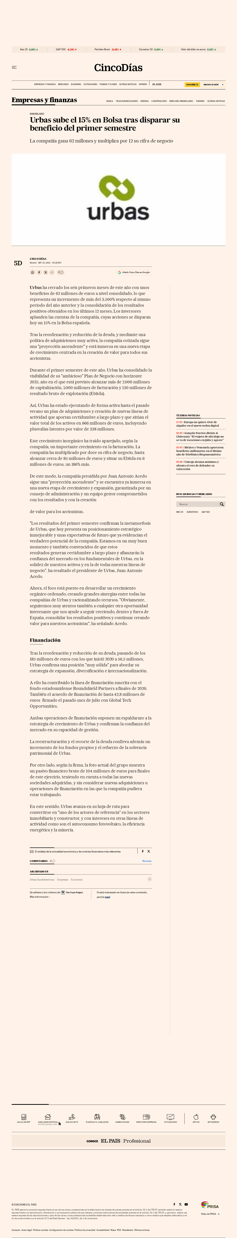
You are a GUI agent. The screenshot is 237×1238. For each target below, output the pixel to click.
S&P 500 (61, 49)
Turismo (200, 101)
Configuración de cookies (61, 1230)
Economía (76, 84)
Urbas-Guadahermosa (42, 879)
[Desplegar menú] (14, 67)
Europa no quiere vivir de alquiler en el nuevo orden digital (197, 423)
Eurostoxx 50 (146, 49)
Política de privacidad (85, 1230)
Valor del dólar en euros (193, 49)
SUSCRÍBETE (192, 84)
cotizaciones (170, 1122)
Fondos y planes (108, 84)
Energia (145, 101)
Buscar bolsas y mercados (194, 494)
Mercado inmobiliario (181, 101)
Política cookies (40, 1230)
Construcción (158, 101)
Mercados (63, 84)
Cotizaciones (90, 84)
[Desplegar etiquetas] (149, 879)
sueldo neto (72, 1122)
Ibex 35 (24, 49)
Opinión (143, 84)
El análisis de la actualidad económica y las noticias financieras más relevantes (78, 851)
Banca (109, 101)
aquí (107, 896)
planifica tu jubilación (97, 1122)
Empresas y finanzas (45, 84)
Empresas (62, 879)
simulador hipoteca (48, 1122)
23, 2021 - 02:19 (49, 263)
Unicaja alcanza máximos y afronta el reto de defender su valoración (197, 465)
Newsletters (127, 1230)
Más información (39, 896)
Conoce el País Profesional (119, 1141)
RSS (119, 1230)
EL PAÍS (155, 83)
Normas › (147, 861)
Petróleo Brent (102, 49)
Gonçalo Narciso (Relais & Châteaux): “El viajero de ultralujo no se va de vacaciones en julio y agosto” (200, 436)
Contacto (16, 1230)
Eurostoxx (192, 512)
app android (213, 1122)
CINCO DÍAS (38, 258)
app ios (196, 1122)
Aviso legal (26, 1230)
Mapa (113, 1230)
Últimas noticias (127, 84)
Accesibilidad (102, 1230)
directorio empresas (146, 1122)
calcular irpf (23, 1122)
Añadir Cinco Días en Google (136, 272)
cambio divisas (122, 1122)
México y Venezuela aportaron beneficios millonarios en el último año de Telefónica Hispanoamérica (199, 451)
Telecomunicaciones (127, 101)
